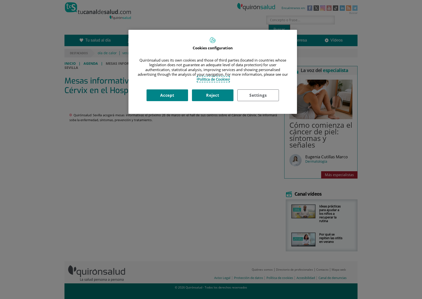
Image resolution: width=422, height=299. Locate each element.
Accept (167, 95)
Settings (258, 95)
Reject (212, 95)
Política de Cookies (213, 79)
